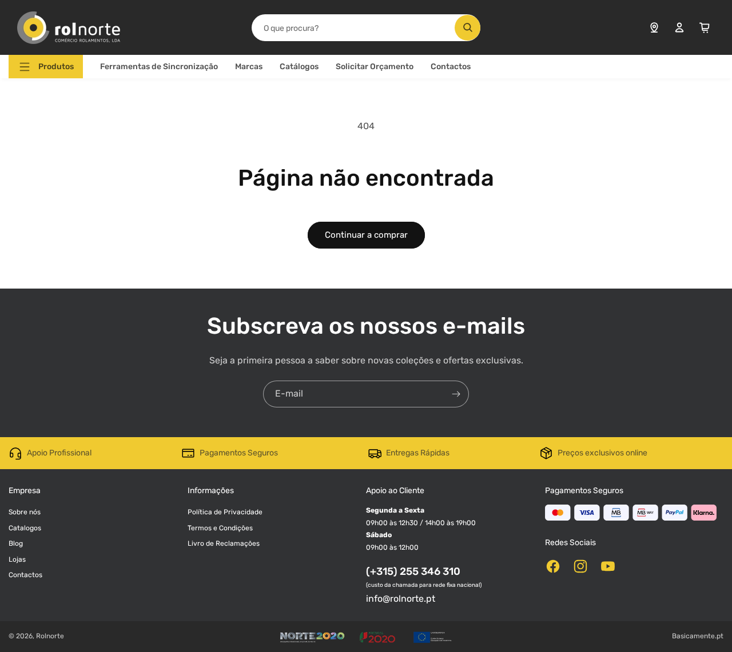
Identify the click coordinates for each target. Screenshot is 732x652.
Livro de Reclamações (224, 543)
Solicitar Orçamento (374, 66)
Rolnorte (50, 636)
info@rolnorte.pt (400, 598)
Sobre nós (25, 512)
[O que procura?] (467, 28)
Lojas (17, 559)
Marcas (248, 66)
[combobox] (366, 28)
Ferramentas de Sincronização (159, 66)
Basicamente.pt (697, 636)
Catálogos (299, 66)
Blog (16, 543)
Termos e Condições (220, 528)
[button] (46, 66)
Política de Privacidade (225, 512)
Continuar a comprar (366, 235)
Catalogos (25, 528)
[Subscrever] (455, 394)
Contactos (451, 66)
